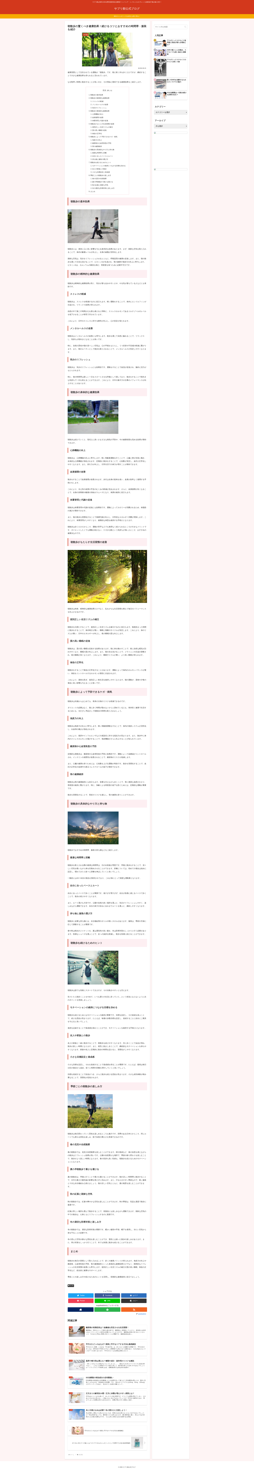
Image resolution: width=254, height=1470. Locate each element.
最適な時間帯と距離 (99, 153)
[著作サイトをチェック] (81, 1309)
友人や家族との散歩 (99, 169)
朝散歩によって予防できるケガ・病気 (103, 137)
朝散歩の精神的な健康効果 (99, 98)
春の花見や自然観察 (99, 178)
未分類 (71, 1285)
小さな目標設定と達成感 (101, 172)
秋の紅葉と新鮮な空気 (100, 185)
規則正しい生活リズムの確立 (102, 127)
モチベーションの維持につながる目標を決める (109, 166)
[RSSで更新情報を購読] (134, 1309)
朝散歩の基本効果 (96, 95)
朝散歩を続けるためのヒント (100, 162)
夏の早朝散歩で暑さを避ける (102, 182)
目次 (104, 90)
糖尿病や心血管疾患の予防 (101, 143)
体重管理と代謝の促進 (100, 120)
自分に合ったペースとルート (102, 156)
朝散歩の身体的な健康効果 (99, 111)
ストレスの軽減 (97, 101)
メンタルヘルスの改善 (100, 104)
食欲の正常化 (97, 133)
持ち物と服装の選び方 (100, 159)
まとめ (92, 191)
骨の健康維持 (97, 146)
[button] (134, 1301)
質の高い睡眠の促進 (99, 130)
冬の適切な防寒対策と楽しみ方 (103, 188)
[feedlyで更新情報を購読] (107, 1309)
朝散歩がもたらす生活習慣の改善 (102, 124)
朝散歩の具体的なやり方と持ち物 (102, 149)
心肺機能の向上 (97, 114)
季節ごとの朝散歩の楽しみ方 (100, 175)
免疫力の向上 (97, 140)
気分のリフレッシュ (99, 108)
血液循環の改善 (97, 117)
